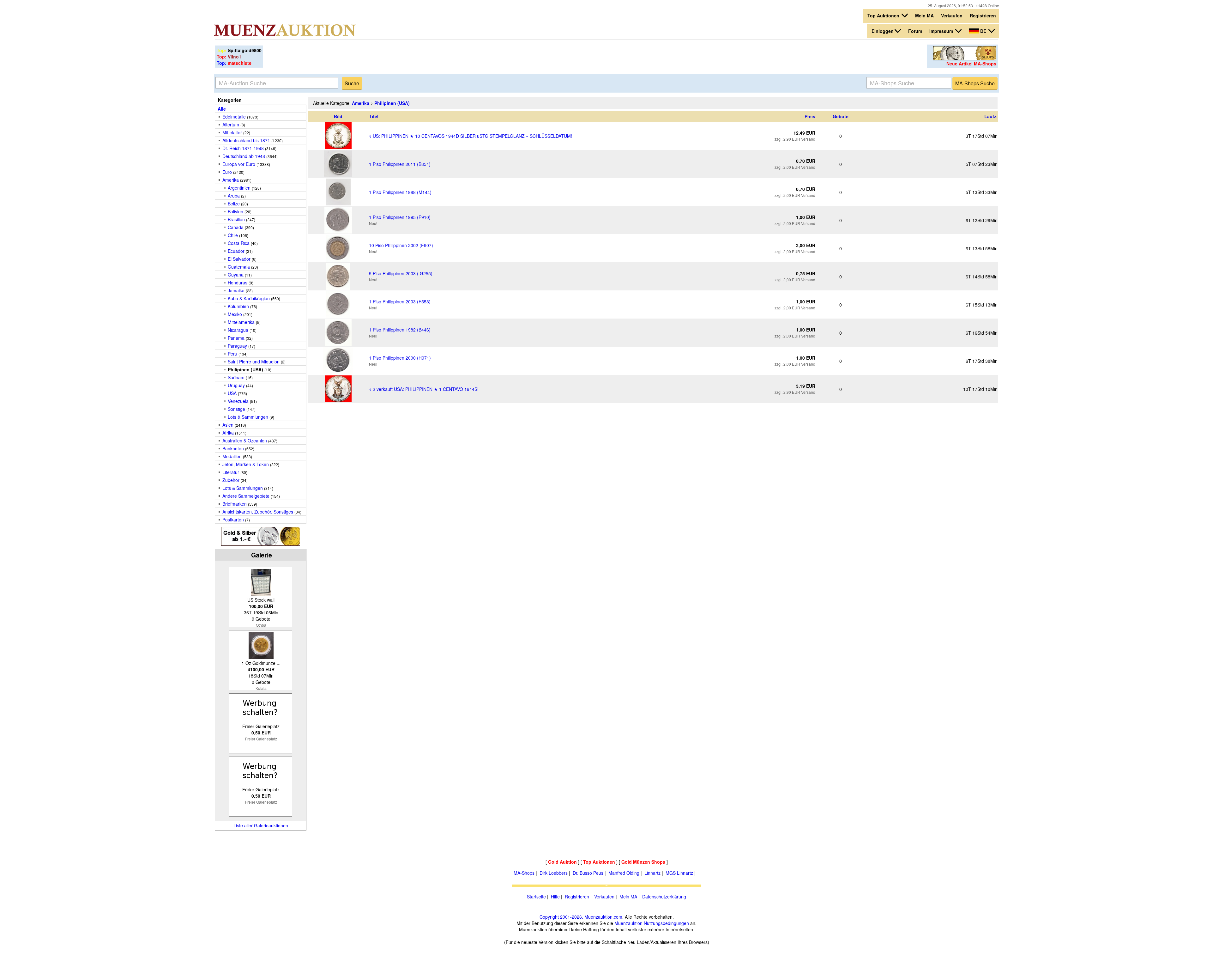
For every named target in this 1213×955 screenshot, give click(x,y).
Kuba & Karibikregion (249, 298)
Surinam (236, 377)
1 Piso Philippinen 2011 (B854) (400, 164)
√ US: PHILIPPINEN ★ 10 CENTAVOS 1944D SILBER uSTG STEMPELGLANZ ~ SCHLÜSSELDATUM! (470, 136)
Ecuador (236, 251)
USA (232, 393)
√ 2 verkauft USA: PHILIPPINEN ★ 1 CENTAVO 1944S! (424, 389)
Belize (234, 203)
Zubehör (230, 480)
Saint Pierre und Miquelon (254, 361)
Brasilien (236, 219)
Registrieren (983, 15)
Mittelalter (232, 132)
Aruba (234, 195)
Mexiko (235, 314)
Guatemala (239, 267)
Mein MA (924, 15)
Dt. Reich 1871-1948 (243, 148)
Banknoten (233, 448)
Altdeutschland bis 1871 (246, 140)
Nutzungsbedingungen (666, 923)
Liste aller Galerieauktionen (260, 825)
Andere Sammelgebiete (245, 496)
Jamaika (236, 290)
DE (983, 31)
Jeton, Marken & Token (245, 464)
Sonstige (236, 409)
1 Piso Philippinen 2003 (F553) (400, 301)
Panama (236, 338)
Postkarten (233, 519)
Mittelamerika (241, 322)
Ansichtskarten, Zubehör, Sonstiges (257, 511)
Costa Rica (239, 243)
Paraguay (237, 346)
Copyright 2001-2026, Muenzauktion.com (581, 917)
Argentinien (239, 188)
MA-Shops (524, 873)
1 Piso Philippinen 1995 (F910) (400, 217)
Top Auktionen (884, 15)
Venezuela (238, 401)
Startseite (536, 896)
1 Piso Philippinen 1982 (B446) (400, 329)
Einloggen (883, 31)
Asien (227, 425)
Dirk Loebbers (554, 873)
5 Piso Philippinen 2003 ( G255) (400, 273)
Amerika (230, 180)
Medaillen (232, 456)
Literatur (230, 472)
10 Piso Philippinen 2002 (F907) (401, 245)
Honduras (238, 282)
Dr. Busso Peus (588, 873)
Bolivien (235, 211)
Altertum (230, 124)
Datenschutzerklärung (664, 896)
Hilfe (555, 896)
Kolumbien (238, 306)
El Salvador (239, 259)
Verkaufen (952, 15)
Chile (233, 235)
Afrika (228, 432)
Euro (227, 172)
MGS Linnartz (679, 873)
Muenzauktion (628, 923)
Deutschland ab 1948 (243, 156)
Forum (915, 31)
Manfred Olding (623, 873)
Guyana (236, 274)
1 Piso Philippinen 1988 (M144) (400, 192)
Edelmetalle (234, 116)
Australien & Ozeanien (244, 440)
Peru (232, 353)
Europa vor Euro (238, 164)
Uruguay (236, 385)
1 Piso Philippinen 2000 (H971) (400, 358)
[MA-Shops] (964, 58)
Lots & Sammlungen (248, 417)
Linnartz (652, 873)
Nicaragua (238, 330)
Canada (236, 227)
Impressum (941, 31)
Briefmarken (234, 504)
